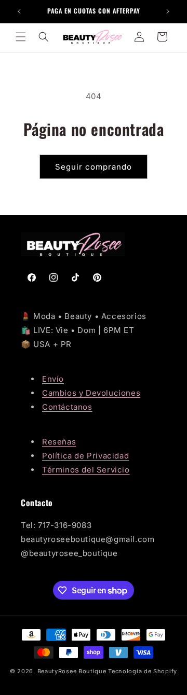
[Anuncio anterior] (19, 11)
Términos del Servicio (86, 470)
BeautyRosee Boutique (71, 671)
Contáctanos (67, 407)
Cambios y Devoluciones (91, 393)
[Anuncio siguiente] (167, 11)
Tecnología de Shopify (142, 671)
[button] (20, 36)
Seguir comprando (93, 167)
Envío (53, 379)
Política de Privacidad (85, 456)
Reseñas (59, 442)
